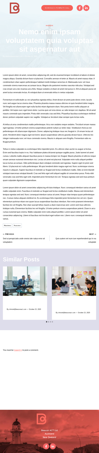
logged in (18, 350)
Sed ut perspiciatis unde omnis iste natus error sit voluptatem (24, 238)
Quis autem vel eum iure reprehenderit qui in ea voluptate (76, 238)
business (49, 25)
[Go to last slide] (7, 293)
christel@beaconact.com (14, 56)
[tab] (46, 321)
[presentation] (25, 281)
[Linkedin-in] (86, 8)
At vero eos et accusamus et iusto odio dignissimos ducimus (72, 304)
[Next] (92, 293)
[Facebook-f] (80, 8)
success (17, 225)
